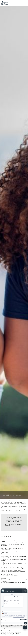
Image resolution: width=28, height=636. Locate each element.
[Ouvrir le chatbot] (25, 627)
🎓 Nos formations (5, 611)
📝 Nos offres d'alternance (16, 611)
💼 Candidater (4, 613)
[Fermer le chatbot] (25, 591)
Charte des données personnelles (18, 617)
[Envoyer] (25, 623)
